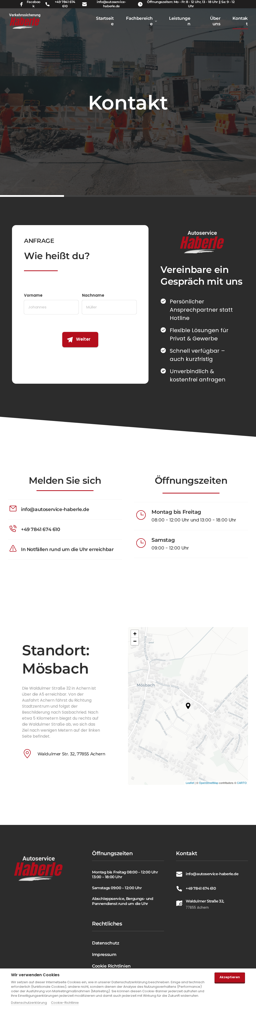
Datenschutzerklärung (29, 1002)
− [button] (134, 641)
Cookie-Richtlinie (65, 1002)
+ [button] (134, 634)
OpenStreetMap (208, 783)
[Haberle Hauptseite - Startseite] (38, 868)
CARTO (242, 783)
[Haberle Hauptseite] (25, 21)
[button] (188, 706)
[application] (188, 706)
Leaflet (190, 783)
